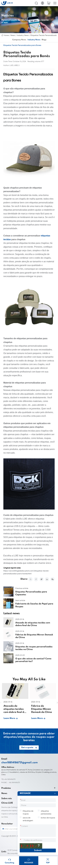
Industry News (23, 35)
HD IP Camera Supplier (16, 850)
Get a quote (27, 747)
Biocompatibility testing (16, 853)
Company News (19, 40)
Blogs (44, 40)
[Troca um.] (31, 846)
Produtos (6, 788)
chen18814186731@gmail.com (19, 762)
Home (6, 35)
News (13, 35)
